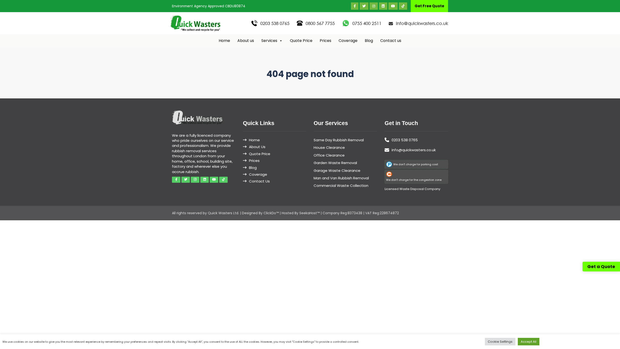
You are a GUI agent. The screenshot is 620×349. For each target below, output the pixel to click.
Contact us (390, 40)
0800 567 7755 (320, 23)
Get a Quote (601, 266)
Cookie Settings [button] (500, 341)
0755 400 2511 (366, 23)
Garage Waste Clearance (337, 170)
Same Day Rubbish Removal (339, 140)
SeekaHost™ (309, 213)
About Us (257, 146)
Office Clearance (329, 155)
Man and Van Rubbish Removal (341, 178)
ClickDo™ (271, 213)
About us (245, 40)
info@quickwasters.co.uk (422, 23)
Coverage (348, 40)
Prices (325, 40)
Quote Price (301, 40)
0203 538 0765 (274, 23)
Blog (369, 40)
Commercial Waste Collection (341, 185)
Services (269, 40)
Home (224, 40)
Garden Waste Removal (335, 162)
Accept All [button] (528, 341)
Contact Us (259, 181)
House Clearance (329, 147)
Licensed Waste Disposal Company (412, 189)
